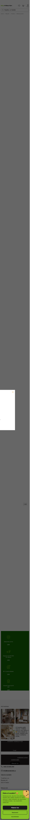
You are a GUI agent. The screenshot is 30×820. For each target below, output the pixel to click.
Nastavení (15, 812)
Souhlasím (15, 808)
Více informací (15, 816)
